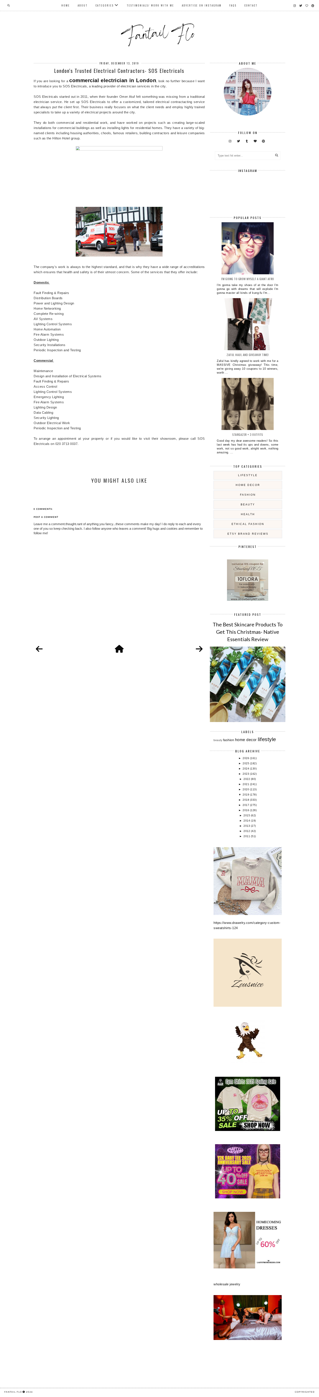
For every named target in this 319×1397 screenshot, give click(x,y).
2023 (246, 773)
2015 (247, 815)
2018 (246, 799)
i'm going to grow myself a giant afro (247, 278)
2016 (246, 810)
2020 (246, 789)
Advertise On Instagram (202, 5)
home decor (248, 485)
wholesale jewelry (227, 1284)
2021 (246, 784)
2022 (247, 779)
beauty (248, 504)
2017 (246, 805)
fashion (248, 494)
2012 (247, 831)
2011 (247, 836)
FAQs (233, 5)
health (248, 514)
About (83, 5)
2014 (247, 820)
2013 (247, 825)
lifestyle (248, 475)
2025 (246, 763)
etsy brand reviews (247, 533)
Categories (104, 5)
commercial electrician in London (112, 80)
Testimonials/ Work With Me (150, 5)
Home (65, 5)
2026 (246, 758)
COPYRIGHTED (305, 1391)
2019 (246, 794)
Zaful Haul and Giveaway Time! (248, 354)
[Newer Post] (39, 649)
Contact (251, 5)
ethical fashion (248, 524)
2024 (246, 768)
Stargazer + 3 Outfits (247, 434)
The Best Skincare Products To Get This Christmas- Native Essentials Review (248, 631)
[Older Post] (199, 649)
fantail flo (13, 1391)
